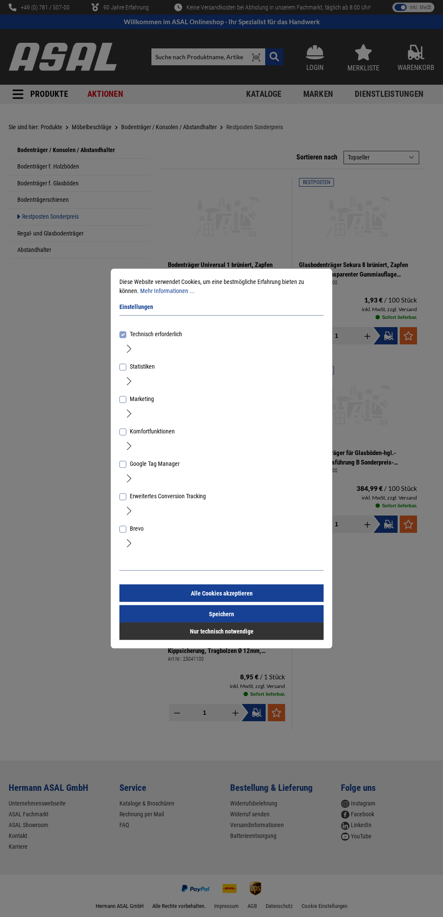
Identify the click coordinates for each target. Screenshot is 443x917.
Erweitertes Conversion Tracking (168, 496)
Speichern (221, 614)
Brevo (137, 528)
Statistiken (142, 366)
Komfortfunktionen (152, 431)
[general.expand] (129, 348)
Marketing (142, 398)
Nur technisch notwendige (222, 631)
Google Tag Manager (155, 463)
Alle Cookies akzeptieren (222, 593)
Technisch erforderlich (156, 334)
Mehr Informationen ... (167, 290)
